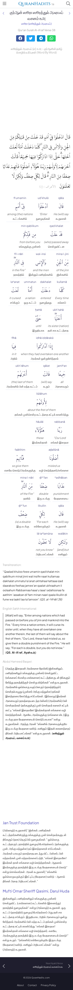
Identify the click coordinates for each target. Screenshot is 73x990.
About (20, 985)
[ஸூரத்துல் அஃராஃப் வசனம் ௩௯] (69, 13)
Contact (32, 985)
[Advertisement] (36, 93)
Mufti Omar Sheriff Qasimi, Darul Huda (36, 891)
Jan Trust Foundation (21, 822)
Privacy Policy (48, 985)
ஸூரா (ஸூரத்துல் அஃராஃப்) (36, 23)
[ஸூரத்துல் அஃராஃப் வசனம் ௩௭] (3, 13)
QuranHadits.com (40, 977)
